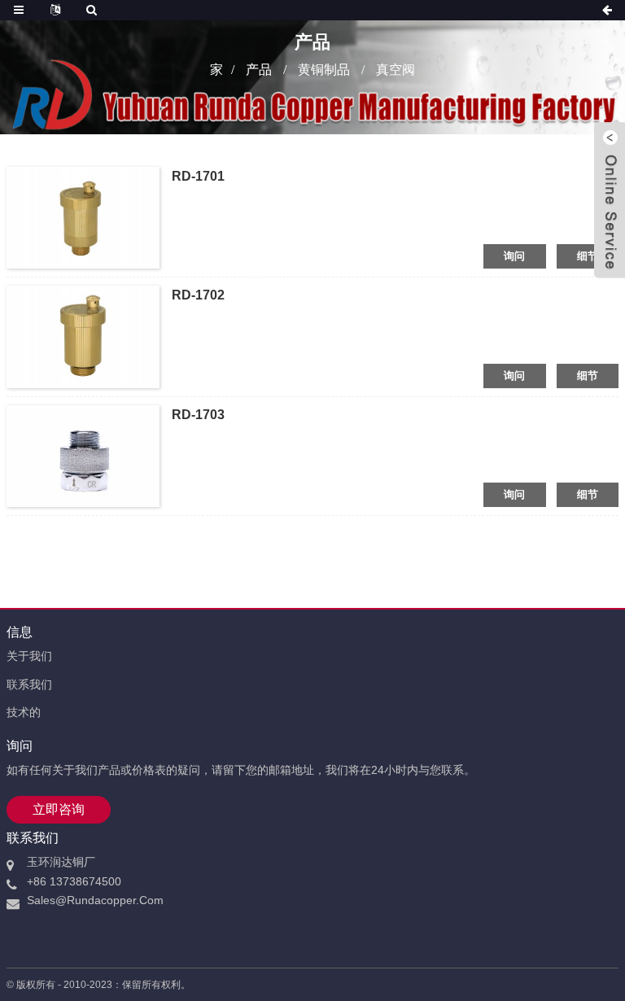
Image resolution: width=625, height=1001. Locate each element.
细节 (588, 256)
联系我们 (29, 684)
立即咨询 (59, 809)
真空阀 (395, 69)
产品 (259, 69)
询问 (515, 256)
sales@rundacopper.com (95, 900)
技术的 (24, 712)
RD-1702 (198, 295)
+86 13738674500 (74, 881)
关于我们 (29, 655)
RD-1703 (198, 415)
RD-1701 (198, 176)
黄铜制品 (324, 69)
